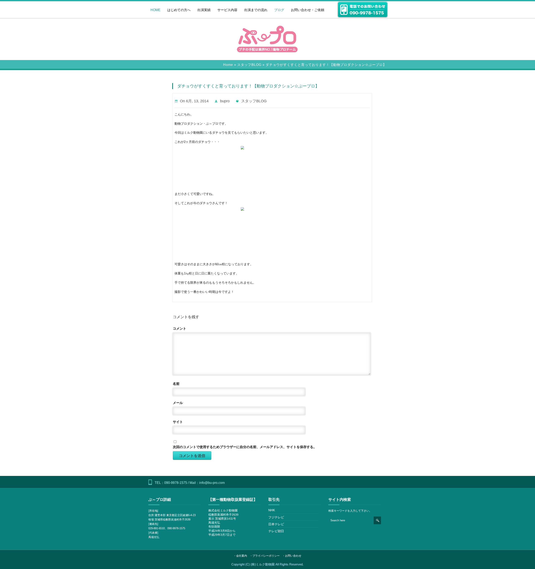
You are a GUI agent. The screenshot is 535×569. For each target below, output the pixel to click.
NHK (271, 510)
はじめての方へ (179, 10)
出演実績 (204, 10)
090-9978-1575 (175, 482)
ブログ (279, 10)
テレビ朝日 (276, 531)
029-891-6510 (156, 528)
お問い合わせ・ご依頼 (307, 10)
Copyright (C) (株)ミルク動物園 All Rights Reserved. (267, 564)
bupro (225, 101)
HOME (155, 10)
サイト (178, 422)
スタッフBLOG (249, 65)
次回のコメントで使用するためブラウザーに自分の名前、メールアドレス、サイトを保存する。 (245, 447)
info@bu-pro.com (212, 482)
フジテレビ (276, 517)
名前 (176, 384)
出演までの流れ (256, 10)
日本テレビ (276, 524)
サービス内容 (227, 10)
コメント (179, 328)
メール (178, 403)
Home (228, 65)
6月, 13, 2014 (197, 101)
